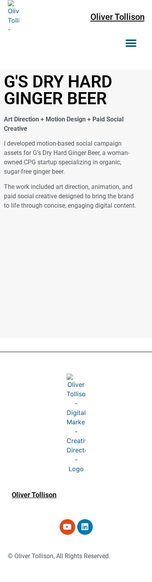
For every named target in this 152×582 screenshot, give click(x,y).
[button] (131, 43)
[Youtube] (67, 527)
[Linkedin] (85, 527)
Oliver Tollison (117, 17)
